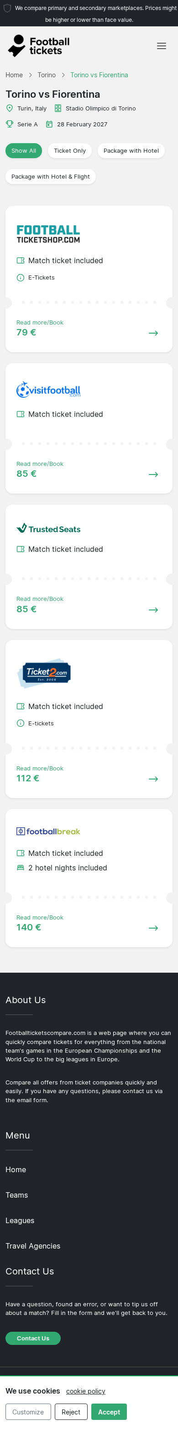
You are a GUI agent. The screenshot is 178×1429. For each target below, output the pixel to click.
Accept (109, 1412)
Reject (71, 1412)
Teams (16, 1194)
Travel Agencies (32, 1245)
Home (15, 1169)
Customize (28, 1412)
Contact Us (33, 1338)
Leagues (19, 1220)
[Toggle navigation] (162, 46)
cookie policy (85, 1391)
